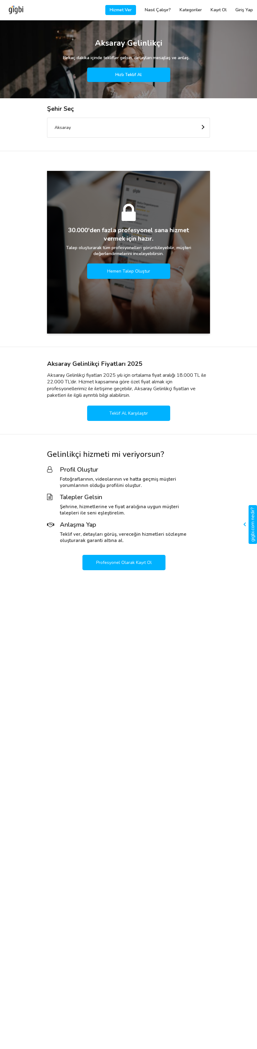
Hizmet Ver (121, 10)
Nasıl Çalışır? (158, 10)
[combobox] (128, 128)
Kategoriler (191, 10)
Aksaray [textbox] (63, 127)
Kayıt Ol (219, 10)
